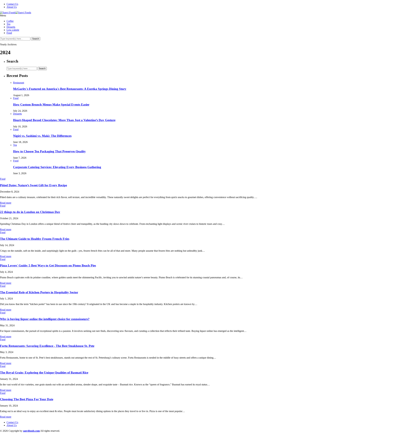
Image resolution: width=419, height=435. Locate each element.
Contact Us (12, 4)
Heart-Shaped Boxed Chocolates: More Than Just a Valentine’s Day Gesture (64, 120)
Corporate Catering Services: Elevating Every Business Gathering (57, 167)
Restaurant (18, 82)
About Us (12, 7)
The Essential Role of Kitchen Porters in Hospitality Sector (39, 292)
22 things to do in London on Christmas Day (30, 212)
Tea (8, 24)
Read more (5, 202)
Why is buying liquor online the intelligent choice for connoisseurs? (45, 319)
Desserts (11, 27)
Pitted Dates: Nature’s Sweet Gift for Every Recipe (33, 185)
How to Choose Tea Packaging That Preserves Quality (49, 151)
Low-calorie (13, 29)
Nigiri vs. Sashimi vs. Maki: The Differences (42, 136)
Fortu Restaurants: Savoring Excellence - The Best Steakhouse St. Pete (47, 346)
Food (9, 32)
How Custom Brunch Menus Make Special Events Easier (51, 104)
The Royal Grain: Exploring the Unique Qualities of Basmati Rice (44, 372)
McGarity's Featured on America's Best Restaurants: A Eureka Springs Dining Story (69, 89)
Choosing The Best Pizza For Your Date (26, 399)
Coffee (10, 21)
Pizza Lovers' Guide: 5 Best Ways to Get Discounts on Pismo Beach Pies (48, 265)
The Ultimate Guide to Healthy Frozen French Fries (34, 239)
